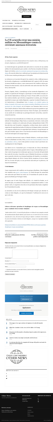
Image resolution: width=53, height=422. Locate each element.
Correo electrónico (10, 263)
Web (6, 266)
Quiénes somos (31, 415)
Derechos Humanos (7, 23)
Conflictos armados (10, 37)
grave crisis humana (22, 172)
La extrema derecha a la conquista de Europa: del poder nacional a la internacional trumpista (27, 343)
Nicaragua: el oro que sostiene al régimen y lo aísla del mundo (26, 323)
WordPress (49, 420)
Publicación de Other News (7, 412)
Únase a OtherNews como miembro (9, 410)
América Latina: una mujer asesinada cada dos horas (23, 337)
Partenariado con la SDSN (10, 28)
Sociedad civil (6, 20)
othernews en (26, 299)
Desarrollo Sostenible (18, 20)
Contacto (29, 410)
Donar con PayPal (26, 313)
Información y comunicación (23, 23)
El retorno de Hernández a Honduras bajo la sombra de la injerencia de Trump (27, 332)
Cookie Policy (25, 401)
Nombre (7, 261)
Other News (6, 396)
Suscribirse (26, 16)
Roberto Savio (30, 412)
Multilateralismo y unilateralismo (12, 26)
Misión (29, 414)
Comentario (8, 258)
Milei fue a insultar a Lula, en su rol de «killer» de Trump (24, 327)
